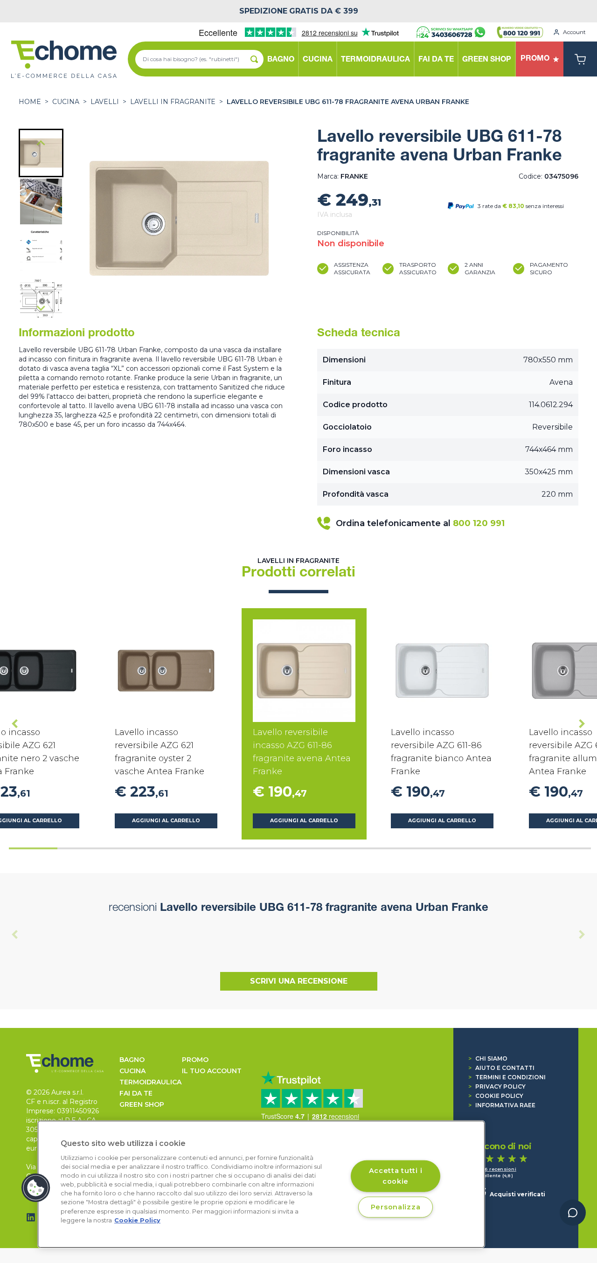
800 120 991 (479, 523)
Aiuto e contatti (501, 1067)
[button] (41, 153)
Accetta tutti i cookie (396, 1175)
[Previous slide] (14, 934)
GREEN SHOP (141, 1104)
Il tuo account (212, 1071)
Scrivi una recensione (298, 981)
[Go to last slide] (41, 143)
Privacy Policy (497, 1086)
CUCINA (65, 101)
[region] (261, 1184)
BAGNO (132, 1059)
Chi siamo (487, 1058)
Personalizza (396, 1206)
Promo (195, 1059)
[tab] (33, 848)
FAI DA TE (136, 1093)
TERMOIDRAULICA (150, 1082)
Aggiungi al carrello (166, 821)
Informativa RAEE (501, 1105)
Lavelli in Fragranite (172, 101)
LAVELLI (104, 101)
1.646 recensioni (495, 1169)
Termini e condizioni (507, 1077)
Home (30, 101)
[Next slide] (41, 307)
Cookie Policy (495, 1095)
